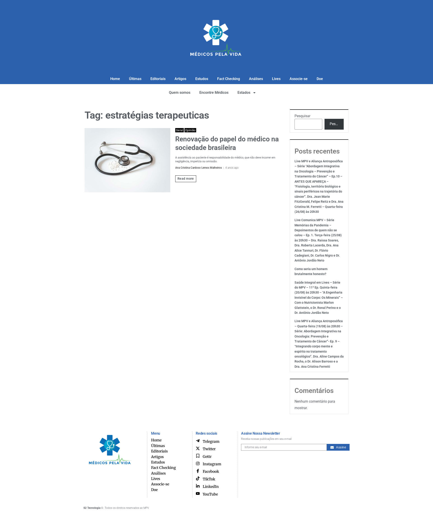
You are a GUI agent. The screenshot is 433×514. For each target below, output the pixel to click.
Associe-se (299, 79)
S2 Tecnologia (91, 507)
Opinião (190, 130)
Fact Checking (228, 79)
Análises (256, 79)
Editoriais (158, 79)
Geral (179, 130)
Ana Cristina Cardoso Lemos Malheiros (198, 167)
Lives (276, 79)
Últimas (135, 79)
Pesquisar (302, 116)
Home (115, 79)
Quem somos (179, 92)
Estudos (201, 79)
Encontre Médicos (213, 92)
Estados (243, 92)
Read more (185, 178)
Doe (320, 79)
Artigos (180, 79)
